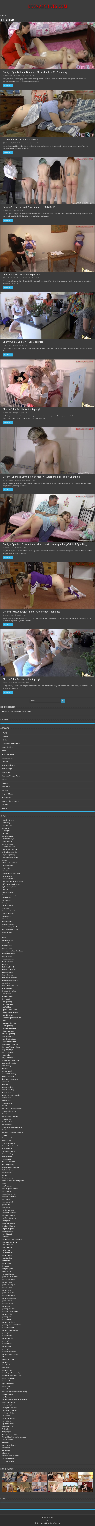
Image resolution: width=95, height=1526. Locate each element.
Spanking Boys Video (9, 1309)
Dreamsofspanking (8, 959)
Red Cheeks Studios (8, 1215)
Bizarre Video (6, 868)
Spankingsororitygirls (9, 1351)
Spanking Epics (6, 1317)
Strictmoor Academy (8, 1381)
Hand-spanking (7, 1002)
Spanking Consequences (10, 1311)
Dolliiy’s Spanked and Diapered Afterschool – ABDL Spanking (35, 72)
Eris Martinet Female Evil (9, 978)
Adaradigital (6, 831)
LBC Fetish (5, 1068)
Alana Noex (5, 833)
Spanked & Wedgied (8, 1285)
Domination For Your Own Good (12, 951)
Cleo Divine (5, 908)
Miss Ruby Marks (7, 1122)
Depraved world (7, 932)
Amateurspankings (8, 839)
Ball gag (4, 733)
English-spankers (7, 972)
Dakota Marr (6, 919)
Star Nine (5, 1362)
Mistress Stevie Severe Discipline (12, 1146)
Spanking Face (6, 1319)
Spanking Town (7, 1335)
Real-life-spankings (8, 1210)
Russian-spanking (7, 1231)
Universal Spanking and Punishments (14, 1437)
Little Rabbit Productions (10, 1079)
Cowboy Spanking (8, 913)
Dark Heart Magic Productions (11, 927)
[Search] (63, 701)
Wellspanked (6, 1448)
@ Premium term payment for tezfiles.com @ (16, 711)
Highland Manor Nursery (10, 1012)
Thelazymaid (6, 1416)
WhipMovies (6, 1450)
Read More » (7, 85)
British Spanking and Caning (11, 873)
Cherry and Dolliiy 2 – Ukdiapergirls (21, 274)
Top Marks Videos (8, 1424)
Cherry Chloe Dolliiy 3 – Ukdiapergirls (22, 409)
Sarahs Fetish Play (7, 1245)
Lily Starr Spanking (8, 1076)
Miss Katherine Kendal (9, 1111)
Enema (4, 751)
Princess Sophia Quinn (9, 1194)
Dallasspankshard (7, 921)
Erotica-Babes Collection (10, 980)
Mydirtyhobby (6, 1159)
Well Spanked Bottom (9, 1445)
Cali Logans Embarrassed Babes (12, 881)
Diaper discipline (20, 75)
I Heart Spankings (7, 1026)
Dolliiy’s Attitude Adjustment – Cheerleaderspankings (31, 611)
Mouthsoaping (20, 480)
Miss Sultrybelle (7, 1124)
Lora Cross (5, 1082)
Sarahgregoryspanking (9, 1242)
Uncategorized (6, 797)
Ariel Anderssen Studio (9, 852)
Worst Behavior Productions (11, 1456)
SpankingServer (7, 1349)
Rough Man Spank (8, 1229)
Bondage (5, 736)
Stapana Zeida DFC (8, 1359)
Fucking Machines (7, 758)
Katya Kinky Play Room (9, 1039)
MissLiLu (4, 1135)
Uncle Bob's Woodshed (9, 1434)
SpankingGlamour (8, 1341)
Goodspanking (6, 999)
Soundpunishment (8, 1274)
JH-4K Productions (8, 1036)
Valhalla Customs (7, 1440)
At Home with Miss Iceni (9, 863)
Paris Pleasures (7, 1186)
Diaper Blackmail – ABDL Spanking (21, 139)
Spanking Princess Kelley (10, 1330)
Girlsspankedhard (7, 996)
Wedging (5, 808)
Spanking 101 (6, 1306)
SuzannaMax (6, 1389)
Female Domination (8, 754)
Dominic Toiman (7, 956)
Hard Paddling (6, 1007)
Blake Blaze (5, 871)
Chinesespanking (7, 905)
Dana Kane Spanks (8, 924)
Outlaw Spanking (7, 1178)
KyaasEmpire (6, 1055)
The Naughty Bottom (8, 1413)
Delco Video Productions (10, 929)
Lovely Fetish (6, 1084)
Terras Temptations (8, 1402)
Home (2, 16)
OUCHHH (5, 1175)
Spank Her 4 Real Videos (9, 1277)
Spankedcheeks (7, 1301)
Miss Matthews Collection (10, 1116)
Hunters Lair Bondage (9, 1023)
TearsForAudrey (7, 1397)
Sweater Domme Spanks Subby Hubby (14, 1391)
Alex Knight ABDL (7, 836)
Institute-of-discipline (9, 1028)
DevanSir (5, 937)
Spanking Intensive (8, 1327)
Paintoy (4, 1183)
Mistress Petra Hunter (9, 1143)
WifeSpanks (5, 1453)
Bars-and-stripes (7, 865)
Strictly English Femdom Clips (11, 1373)
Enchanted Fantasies (8, 969)
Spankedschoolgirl (8, 1303)
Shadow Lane (6, 1261)
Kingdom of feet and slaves (11, 1047)
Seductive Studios (7, 1253)
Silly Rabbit (5, 1266)
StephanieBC (6, 1367)
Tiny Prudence (6, 1421)
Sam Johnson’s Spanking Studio (12, 1239)
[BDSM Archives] (47, 5)
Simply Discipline (7, 1269)
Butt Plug (5, 740)
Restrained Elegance (8, 1223)
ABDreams (5, 828)
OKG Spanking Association (10, 1167)
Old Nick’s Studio (7, 1170)
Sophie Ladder (6, 1271)
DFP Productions (7, 940)
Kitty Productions (7, 1052)
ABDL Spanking (7, 825)
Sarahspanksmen (7, 1247)
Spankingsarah (6, 1346)
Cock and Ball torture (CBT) (11, 743)
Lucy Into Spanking (8, 1090)
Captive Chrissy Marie (9, 887)
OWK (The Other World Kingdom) (13, 1180)
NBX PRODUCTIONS (8, 1162)
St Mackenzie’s (6, 1357)
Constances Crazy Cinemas (10, 911)
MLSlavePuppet (7, 1148)
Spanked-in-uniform (8, 1295)
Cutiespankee (6, 916)
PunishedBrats (6, 1199)
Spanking (28, 75)
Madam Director (7, 1100)
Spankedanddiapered (9, 1298)
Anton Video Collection (9, 849)
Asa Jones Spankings (8, 855)
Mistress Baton (6, 1140)
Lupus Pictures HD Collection (11, 1095)
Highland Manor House (9, 1010)
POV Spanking (6, 1191)
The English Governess (9, 1407)
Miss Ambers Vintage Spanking (12, 1108)
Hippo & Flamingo (8, 1015)
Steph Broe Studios (8, 1365)
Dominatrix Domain (8, 953)
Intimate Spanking (8, 1031)
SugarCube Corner (8, 1383)
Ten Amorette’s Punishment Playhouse (14, 1399)
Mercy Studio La (7, 1103)
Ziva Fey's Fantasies (8, 1458)
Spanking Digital (7, 1314)
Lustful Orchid (6, 1098)
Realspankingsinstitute (9, 1213)
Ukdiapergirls (6, 1432)
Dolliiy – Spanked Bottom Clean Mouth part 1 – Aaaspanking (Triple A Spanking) (45, 544)
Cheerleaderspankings (9, 895)
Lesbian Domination (8, 765)
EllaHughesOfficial (8, 967)
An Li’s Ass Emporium (9, 847)
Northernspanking (8, 1164)
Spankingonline (7, 1343)
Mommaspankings (8, 1154)
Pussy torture (6, 787)
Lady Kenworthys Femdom (10, 1060)
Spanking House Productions (11, 1325)
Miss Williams (6, 1130)
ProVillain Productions (9, 1197)
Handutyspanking (7, 1004)
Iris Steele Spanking (8, 1034)
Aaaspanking (6, 823)
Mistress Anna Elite (8, 1138)
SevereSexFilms (7, 1258)
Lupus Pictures (6, 1092)
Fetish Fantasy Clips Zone (10, 986)
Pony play (5, 783)
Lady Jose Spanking (8, 1058)
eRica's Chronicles (7, 975)
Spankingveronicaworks (9, 1354)
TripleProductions (7, 1426)
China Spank (6, 903)
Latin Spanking (6, 1066)
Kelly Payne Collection (9, 1042)
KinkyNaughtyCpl (7, 1050)
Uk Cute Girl (5, 1429)
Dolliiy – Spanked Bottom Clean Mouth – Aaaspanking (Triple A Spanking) (41, 476)
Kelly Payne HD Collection (10, 1044)
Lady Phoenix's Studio (9, 1063)
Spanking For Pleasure (9, 1322)
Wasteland (5, 1442)
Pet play (4, 779)
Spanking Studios (7, 1333)
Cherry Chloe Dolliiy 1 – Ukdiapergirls (22, 679)
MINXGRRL (5, 1106)
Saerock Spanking (7, 1234)
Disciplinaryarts (7, 945)
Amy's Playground (8, 844)
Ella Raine (5, 964)
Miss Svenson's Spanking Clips (12, 1127)
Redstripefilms (6, 1221)
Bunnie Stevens (7, 876)
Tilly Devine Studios (8, 1418)
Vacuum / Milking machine (10, 801)
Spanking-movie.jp (8, 1338)
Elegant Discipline (7, 961)
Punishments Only (7, 1202)
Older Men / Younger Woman (11, 776)
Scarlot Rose (6, 1250)
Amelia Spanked (7, 841)
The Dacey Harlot (7, 1405)
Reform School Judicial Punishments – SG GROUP (29, 207)
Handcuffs (5, 761)
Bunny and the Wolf (8, 879)
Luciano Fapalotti (7, 1087)
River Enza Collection (8, 1226)
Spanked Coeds (7, 1287)
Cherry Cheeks (6, 897)
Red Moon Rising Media (9, 1218)
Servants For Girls (7, 1255)
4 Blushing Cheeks (8, 820)
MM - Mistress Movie (8, 1151)
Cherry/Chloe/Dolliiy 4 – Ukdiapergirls (23, 341)
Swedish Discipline (8, 1394)
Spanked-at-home (8, 1293)
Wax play (5, 805)
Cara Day (5, 889)
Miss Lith (4, 1114)
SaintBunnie (5, 1237)
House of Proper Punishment (11, 1018)
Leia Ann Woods (7, 1071)
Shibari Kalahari (7, 1263)
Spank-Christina (7, 1282)
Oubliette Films (6, 1172)
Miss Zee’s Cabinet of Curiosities (12, 1132)
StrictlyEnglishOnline (8, 1378)
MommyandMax (7, 1156)
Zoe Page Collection (8, 1461)
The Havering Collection (9, 1410)
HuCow (4, 1020)
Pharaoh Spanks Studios (10, 1188)
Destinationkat (6, 935)
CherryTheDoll (6, 900)
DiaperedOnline (7, 943)
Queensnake (6, 1205)
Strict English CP (7, 1370)
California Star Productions (10, 884)
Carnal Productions (8, 892)
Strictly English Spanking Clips (11, 1375)
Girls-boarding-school (9, 991)
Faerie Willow (6, 983)
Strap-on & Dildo (7, 794)
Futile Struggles (7, 988)
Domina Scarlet (7, 948)
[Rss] (47, 1520)
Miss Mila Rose (6, 1119)
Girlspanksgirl (6, 994)
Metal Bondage (7, 769)
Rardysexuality (6, 1207)
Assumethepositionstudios (10, 857)
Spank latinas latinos (8, 1279)
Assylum (4, 860)
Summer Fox (6, 1386)
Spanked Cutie (6, 1290)
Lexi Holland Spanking (9, 1074)
